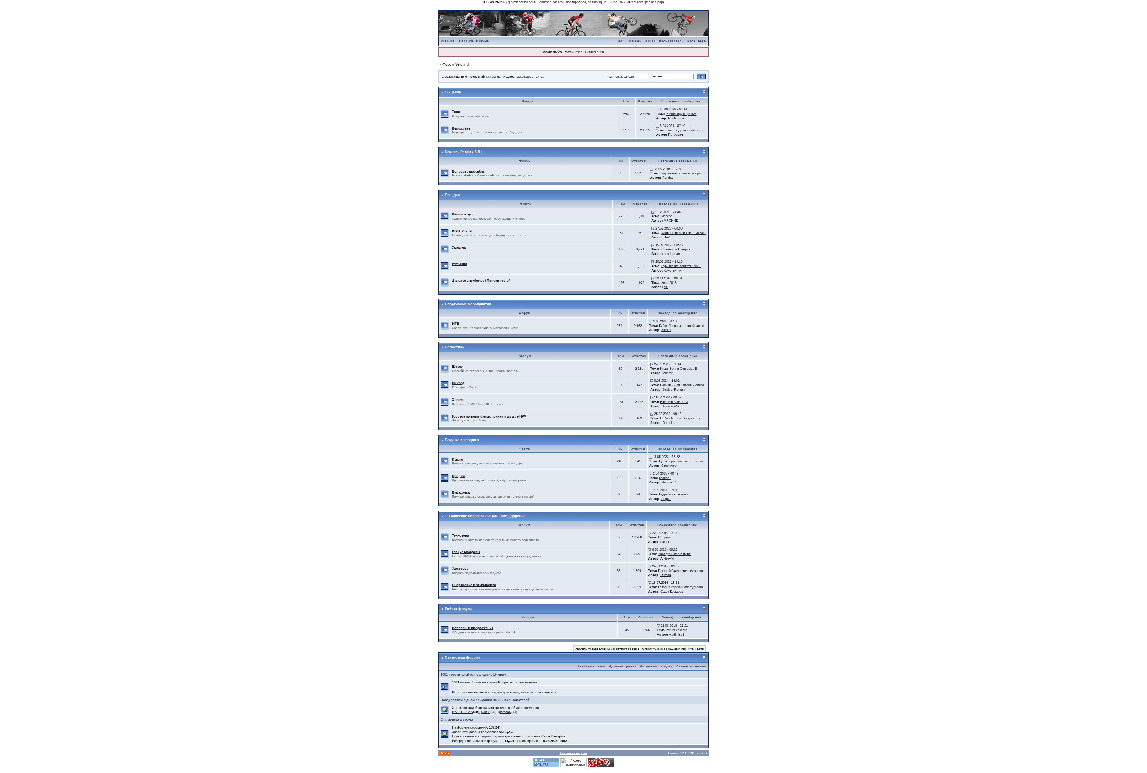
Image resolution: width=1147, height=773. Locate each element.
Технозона (460, 535)
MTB (455, 323)
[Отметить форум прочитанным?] (445, 113)
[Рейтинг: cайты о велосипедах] (601, 762)
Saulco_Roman (674, 389)
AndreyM (667, 558)
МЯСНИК (671, 220)
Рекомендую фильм (681, 114)
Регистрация (594, 51)
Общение (453, 92)
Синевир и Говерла (675, 249)
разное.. (665, 478)
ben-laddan (672, 253)
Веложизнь (461, 128)
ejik (666, 287)
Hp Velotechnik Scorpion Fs (680, 418)
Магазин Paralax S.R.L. (464, 152)
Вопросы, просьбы (468, 171)
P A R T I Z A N (462, 712)
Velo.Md (447, 40)
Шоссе (457, 366)
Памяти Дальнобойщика (684, 130)
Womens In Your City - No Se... (683, 233)
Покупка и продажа (462, 440)
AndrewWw (671, 406)
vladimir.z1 (669, 482)
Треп (456, 111)
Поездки (452, 195)
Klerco (666, 330)
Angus (666, 499)
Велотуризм (462, 230)
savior (664, 541)
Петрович (675, 134)
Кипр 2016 (669, 282)
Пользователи (671, 40)
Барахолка (461, 492)
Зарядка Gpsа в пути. (674, 554)
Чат (620, 40)
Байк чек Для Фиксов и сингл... (683, 385)
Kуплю (457, 459)
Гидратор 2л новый (673, 494)
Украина (459, 247)
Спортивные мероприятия (468, 304)
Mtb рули (664, 537)
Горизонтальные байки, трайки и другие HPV (489, 416)
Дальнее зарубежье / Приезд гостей (481, 280)
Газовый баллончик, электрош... (682, 570)
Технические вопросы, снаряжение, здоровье (485, 516)
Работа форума (459, 609)
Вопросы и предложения (472, 628)
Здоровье (460, 568)
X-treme (458, 399)
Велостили (454, 347)
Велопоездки (463, 214)
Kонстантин (672, 270)
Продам (458, 476)
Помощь (634, 40)
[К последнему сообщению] (657, 109)
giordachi (504, 712)
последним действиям (502, 692)
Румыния (459, 264)
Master (668, 373)
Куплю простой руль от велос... (682, 461)
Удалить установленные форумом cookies (607, 648)
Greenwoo (669, 465)
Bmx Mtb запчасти (674, 402)
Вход (578, 51)
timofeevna (676, 118)
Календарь (696, 40)
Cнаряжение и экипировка (474, 585)
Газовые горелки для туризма (680, 587)
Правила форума (474, 40)
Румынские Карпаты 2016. (681, 266)
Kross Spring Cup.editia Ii (678, 368)
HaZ (667, 237)
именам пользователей (538, 692)
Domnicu (669, 422)
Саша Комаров (671, 591)
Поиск (650, 40)
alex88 (485, 712)
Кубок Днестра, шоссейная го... (682, 325)
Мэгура (666, 216)
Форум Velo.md (455, 64)
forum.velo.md (677, 630)
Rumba (667, 177)
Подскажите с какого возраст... (683, 173)
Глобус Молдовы (466, 552)
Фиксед (458, 383)
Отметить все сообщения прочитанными (673, 648)
